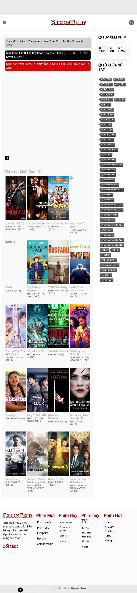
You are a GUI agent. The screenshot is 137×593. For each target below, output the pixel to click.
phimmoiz (107, 194)
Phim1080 (43, 527)
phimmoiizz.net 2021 (112, 189)
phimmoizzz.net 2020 (112, 225)
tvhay (105, 250)
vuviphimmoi (108, 260)
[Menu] (5, 22)
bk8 (11, 564)
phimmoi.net (108, 159)
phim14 (106, 104)
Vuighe (105, 255)
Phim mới (106, 230)
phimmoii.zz (108, 174)
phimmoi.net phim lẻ (111, 164)
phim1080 (107, 109)
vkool (115, 250)
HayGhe (120, 84)
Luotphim (107, 94)
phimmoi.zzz (108, 169)
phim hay (106, 129)
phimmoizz (107, 199)
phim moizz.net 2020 (112, 204)
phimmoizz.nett (109, 214)
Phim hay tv (107, 144)
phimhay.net (108, 134)
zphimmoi (107, 280)
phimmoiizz (107, 179)
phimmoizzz (108, 220)
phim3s (120, 99)
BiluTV (119, 79)
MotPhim (106, 99)
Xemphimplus (45, 544)
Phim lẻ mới (44, 522)
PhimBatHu (107, 119)
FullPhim (106, 84)
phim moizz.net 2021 (112, 209)
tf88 (5, 553)
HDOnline (107, 89)
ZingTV (106, 275)
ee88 (16, 560)
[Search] (131, 22)
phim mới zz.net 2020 (112, 240)
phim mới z (107, 235)
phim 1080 (107, 114)
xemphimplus (108, 270)
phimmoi (106, 154)
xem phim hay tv (110, 265)
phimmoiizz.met (109, 184)
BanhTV (106, 79)
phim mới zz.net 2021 (112, 245)
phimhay (106, 124)
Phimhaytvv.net (109, 149)
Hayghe (41, 538)
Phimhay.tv (107, 139)
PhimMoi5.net (11, 522)
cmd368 (7, 556)
